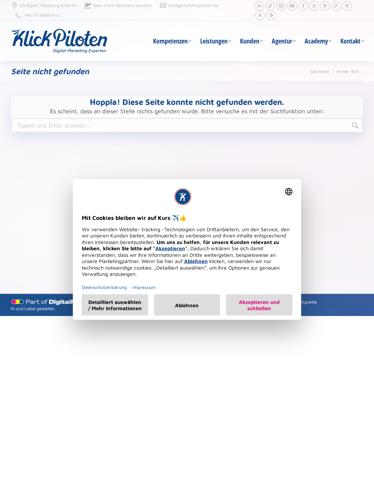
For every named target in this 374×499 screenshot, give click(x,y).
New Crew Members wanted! (122, 5)
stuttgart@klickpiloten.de (193, 5)
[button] (271, 15)
